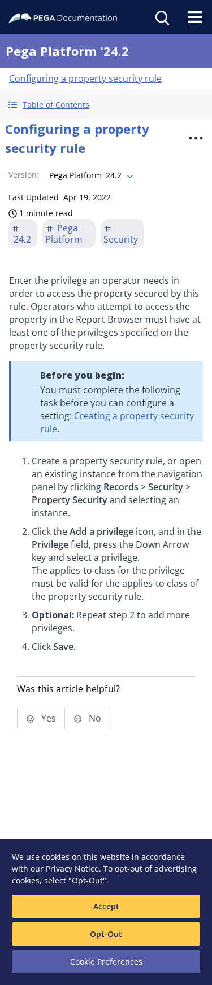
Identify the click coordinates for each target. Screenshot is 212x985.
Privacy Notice (72, 868)
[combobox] (90, 175)
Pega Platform (64, 233)
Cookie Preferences (106, 961)
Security (120, 239)
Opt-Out (106, 934)
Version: (23, 174)
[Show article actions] (195, 138)
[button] (106, 104)
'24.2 (21, 239)
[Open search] (161, 16)
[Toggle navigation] (195, 16)
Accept (106, 906)
